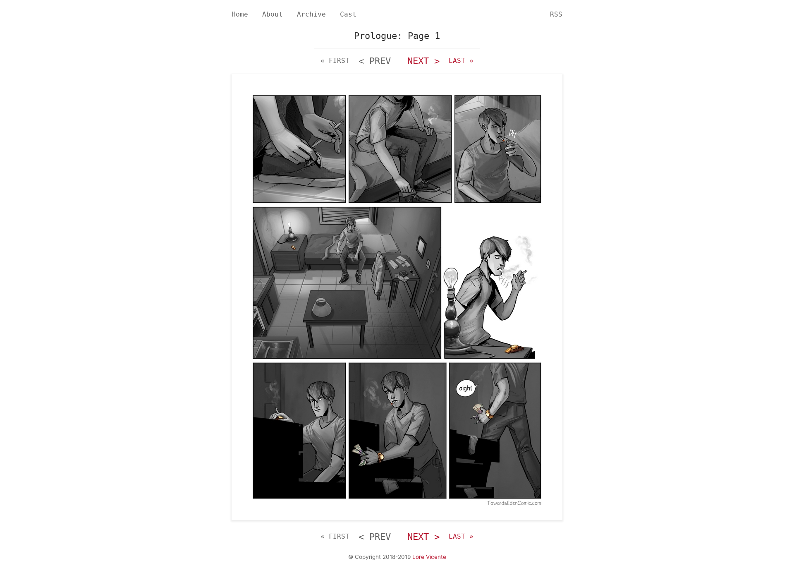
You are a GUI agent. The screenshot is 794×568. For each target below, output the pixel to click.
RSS (556, 14)
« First (334, 61)
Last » (461, 61)
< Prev (375, 61)
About (272, 14)
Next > (423, 61)
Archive (311, 14)
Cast (348, 14)
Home (240, 14)
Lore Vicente (429, 557)
